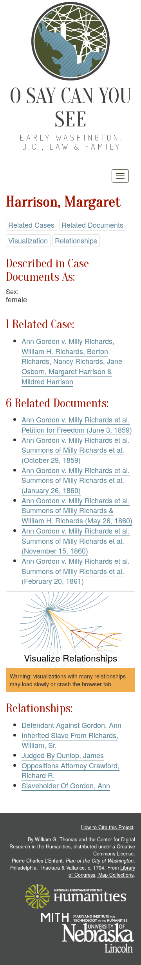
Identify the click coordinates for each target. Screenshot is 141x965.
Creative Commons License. (114, 850)
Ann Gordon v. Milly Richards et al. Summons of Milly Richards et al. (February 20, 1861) (76, 571)
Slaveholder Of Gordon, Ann (66, 785)
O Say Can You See (71, 108)
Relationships (76, 240)
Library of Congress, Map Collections (102, 871)
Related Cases (31, 224)
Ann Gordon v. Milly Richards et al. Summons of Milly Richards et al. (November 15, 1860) (76, 540)
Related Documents (92, 224)
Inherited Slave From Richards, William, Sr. (70, 740)
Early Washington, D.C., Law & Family (72, 142)
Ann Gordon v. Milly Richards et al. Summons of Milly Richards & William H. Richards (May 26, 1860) (77, 510)
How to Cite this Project (107, 827)
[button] (70, 630)
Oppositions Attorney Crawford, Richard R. (70, 770)
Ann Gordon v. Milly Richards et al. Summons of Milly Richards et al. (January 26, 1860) (76, 480)
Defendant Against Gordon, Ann (71, 725)
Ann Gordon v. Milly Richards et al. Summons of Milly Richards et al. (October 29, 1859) (76, 450)
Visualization (28, 240)
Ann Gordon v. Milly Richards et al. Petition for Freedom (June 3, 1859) (77, 424)
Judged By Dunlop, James (63, 755)
